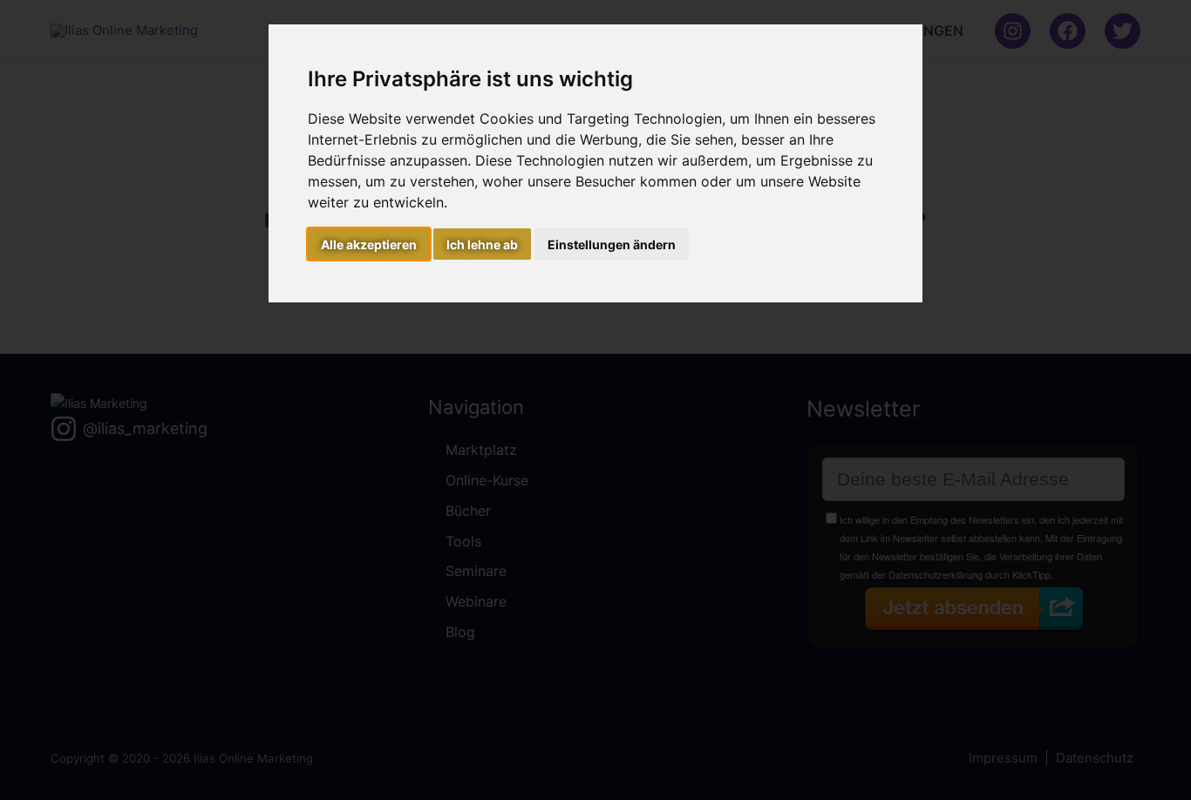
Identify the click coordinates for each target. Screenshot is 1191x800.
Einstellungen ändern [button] (612, 244)
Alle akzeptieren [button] (369, 244)
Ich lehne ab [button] (482, 244)
